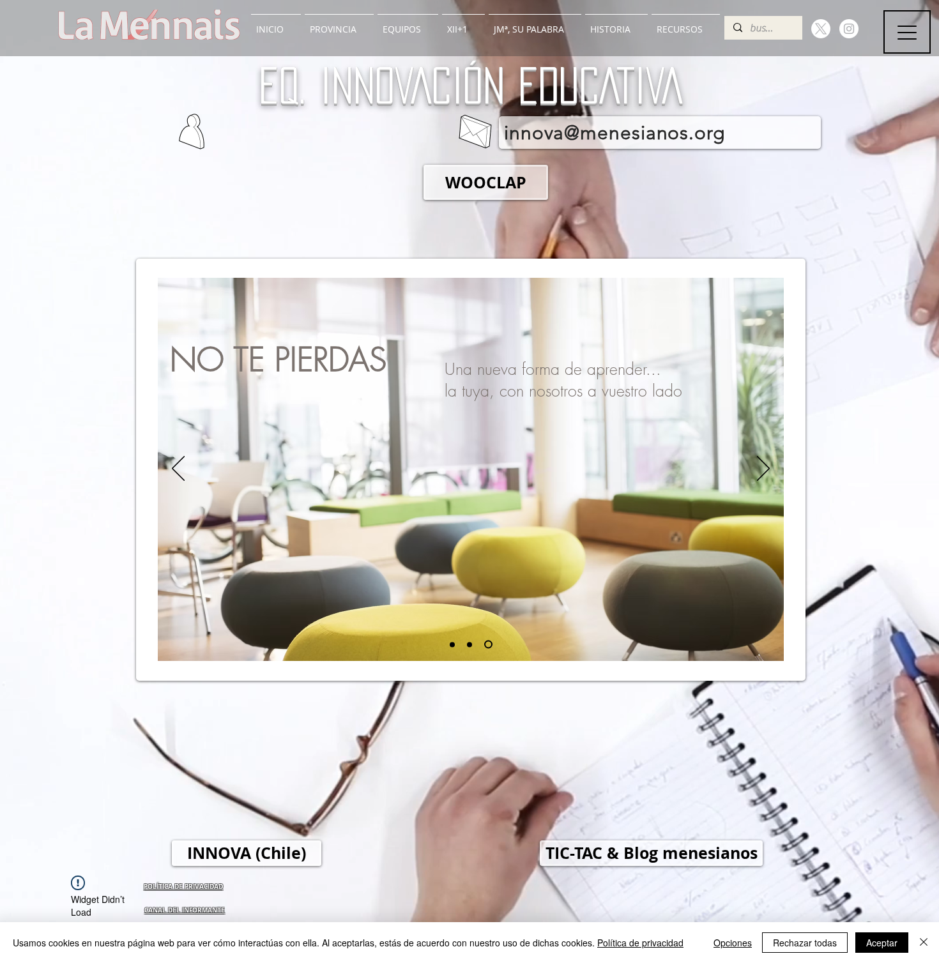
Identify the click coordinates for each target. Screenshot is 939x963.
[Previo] (178, 469)
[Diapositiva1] (452, 644)
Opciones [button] (733, 942)
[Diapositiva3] (489, 644)
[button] (339, 23)
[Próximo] (763, 469)
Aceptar (881, 942)
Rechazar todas (805, 942)
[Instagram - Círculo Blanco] (849, 28)
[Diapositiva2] (471, 645)
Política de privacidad (640, 942)
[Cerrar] (923, 942)
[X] (820, 28)
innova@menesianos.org (614, 132)
